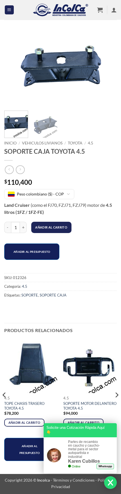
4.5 (90, 143)
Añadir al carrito (51, 227)
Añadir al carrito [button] (24, 422)
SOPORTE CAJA (53, 295)
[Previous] (13, 68)
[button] (9, 10)
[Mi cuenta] (114, 10)
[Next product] (9, 169)
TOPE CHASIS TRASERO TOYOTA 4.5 (24, 405)
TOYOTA (75, 143)
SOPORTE (29, 295)
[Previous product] (20, 169)
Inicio (10, 143)
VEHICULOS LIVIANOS (42, 143)
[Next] (107, 68)
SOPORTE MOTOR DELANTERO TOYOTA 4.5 (89, 405)
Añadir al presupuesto (32, 251)
